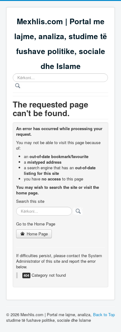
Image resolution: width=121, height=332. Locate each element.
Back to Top (104, 314)
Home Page (36, 234)
